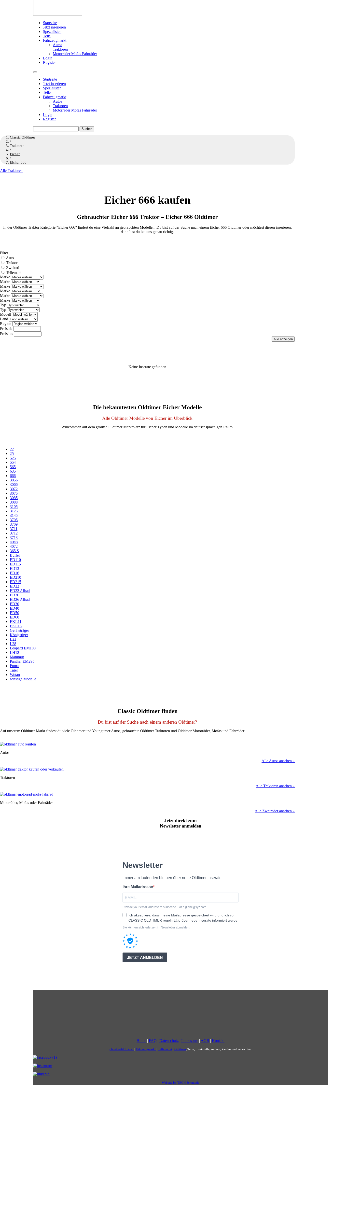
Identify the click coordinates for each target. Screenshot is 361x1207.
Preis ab (6, 328)
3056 (14, 480)
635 (13, 471)
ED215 (15, 582)
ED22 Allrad (20, 591)
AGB (205, 1041)
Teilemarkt (14, 272)
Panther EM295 (22, 661)
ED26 (14, 595)
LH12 (14, 652)
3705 (14, 520)
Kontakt (218, 1041)
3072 (14, 489)
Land (4, 319)
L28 (13, 644)
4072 (14, 546)
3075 (14, 493)
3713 (14, 537)
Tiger (14, 670)
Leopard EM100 (23, 648)
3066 (14, 484)
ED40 (14, 608)
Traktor (11, 263)
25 (12, 453)
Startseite (50, 23)
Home (141, 1041)
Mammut (17, 657)
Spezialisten (52, 31)
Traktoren (60, 49)
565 (13, 467)
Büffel (15, 555)
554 (13, 462)
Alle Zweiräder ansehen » (275, 811)
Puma (14, 666)
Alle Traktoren (11, 170)
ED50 (14, 613)
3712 (14, 533)
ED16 (14, 573)
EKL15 (16, 626)
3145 (14, 515)
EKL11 (15, 621)
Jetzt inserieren (54, 27)
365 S (14, 551)
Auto (10, 258)
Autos (57, 45)
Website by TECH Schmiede (180, 1082)
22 (12, 449)
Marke (5, 277)
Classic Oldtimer (22, 137)
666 (13, 476)
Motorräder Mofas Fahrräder (75, 54)
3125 (14, 511)
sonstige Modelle (23, 679)
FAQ (153, 1041)
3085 (14, 498)
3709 (14, 524)
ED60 (14, 617)
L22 (13, 639)
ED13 (14, 568)
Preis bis (6, 334)
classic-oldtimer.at (122, 1049)
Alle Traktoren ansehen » (275, 786)
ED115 (15, 564)
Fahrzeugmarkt (54, 40)
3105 (14, 507)
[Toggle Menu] (35, 72)
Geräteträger (19, 630)
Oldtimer (180, 1049)
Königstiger (19, 635)
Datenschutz (169, 1041)
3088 (14, 502)
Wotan (15, 675)
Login (47, 58)
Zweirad (12, 268)
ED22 (14, 586)
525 (13, 458)
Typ (3, 305)
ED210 (15, 577)
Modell (5, 314)
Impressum (189, 1041)
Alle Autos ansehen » (278, 761)
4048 (14, 542)
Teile (47, 36)
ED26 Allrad (20, 599)
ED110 (15, 560)
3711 (13, 529)
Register (49, 62)
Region (5, 324)
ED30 (14, 604)
